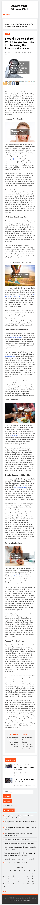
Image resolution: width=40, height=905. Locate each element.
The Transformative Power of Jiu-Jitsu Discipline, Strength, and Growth (24, 767)
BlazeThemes (26, 900)
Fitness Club (10, 52)
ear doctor (30, 157)
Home (7, 34)
